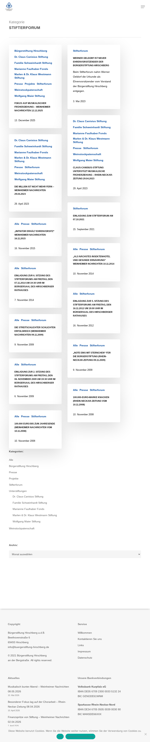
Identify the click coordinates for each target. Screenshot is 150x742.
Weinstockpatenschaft (28, 89)
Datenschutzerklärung (80, 736)
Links (81, 645)
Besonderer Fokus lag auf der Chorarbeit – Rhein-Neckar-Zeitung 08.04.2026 (37, 704)
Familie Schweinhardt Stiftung (33, 62)
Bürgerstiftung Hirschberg (30, 50)
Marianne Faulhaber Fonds (31, 68)
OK (60, 736)
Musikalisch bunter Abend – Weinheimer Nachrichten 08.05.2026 (38, 689)
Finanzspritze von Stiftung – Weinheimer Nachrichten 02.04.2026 (38, 719)
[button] (143, 7)
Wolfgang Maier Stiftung (29, 95)
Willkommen (85, 632)
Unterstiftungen (18, 491)
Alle (16, 223)
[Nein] (145, 734)
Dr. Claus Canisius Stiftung (31, 56)
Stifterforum (44, 83)
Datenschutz (85, 657)
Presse (18, 83)
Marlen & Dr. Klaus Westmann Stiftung (32, 76)
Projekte (30, 83)
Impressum (84, 651)
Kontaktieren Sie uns (90, 638)
